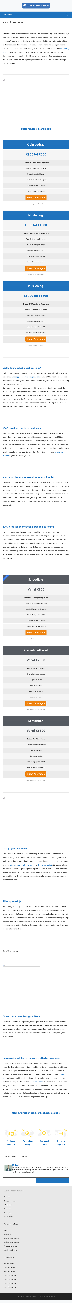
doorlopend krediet (45, 865)
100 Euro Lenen (9, 1267)
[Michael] (8, 1171)
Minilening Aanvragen (11, 1238)
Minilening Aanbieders (11, 1242)
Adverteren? (8, 1205)
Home (6, 1230)
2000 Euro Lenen (10, 1283)
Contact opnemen (10, 1201)
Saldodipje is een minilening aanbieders (26, 377)
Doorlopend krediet (10, 1250)
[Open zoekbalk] (66, 15)
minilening (13, 865)
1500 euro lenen (37, 1082)
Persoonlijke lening (10, 1246)
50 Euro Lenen (9, 1263)
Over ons (7, 1197)
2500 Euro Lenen (10, 1287)
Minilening (7, 1234)
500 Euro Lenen (9, 1271)
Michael (15, 1165)
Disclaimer (7, 1209)
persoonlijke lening (25, 865)
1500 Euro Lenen (10, 1279)
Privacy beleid (8, 1213)
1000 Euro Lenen (10, 1275)
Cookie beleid (8, 1217)
